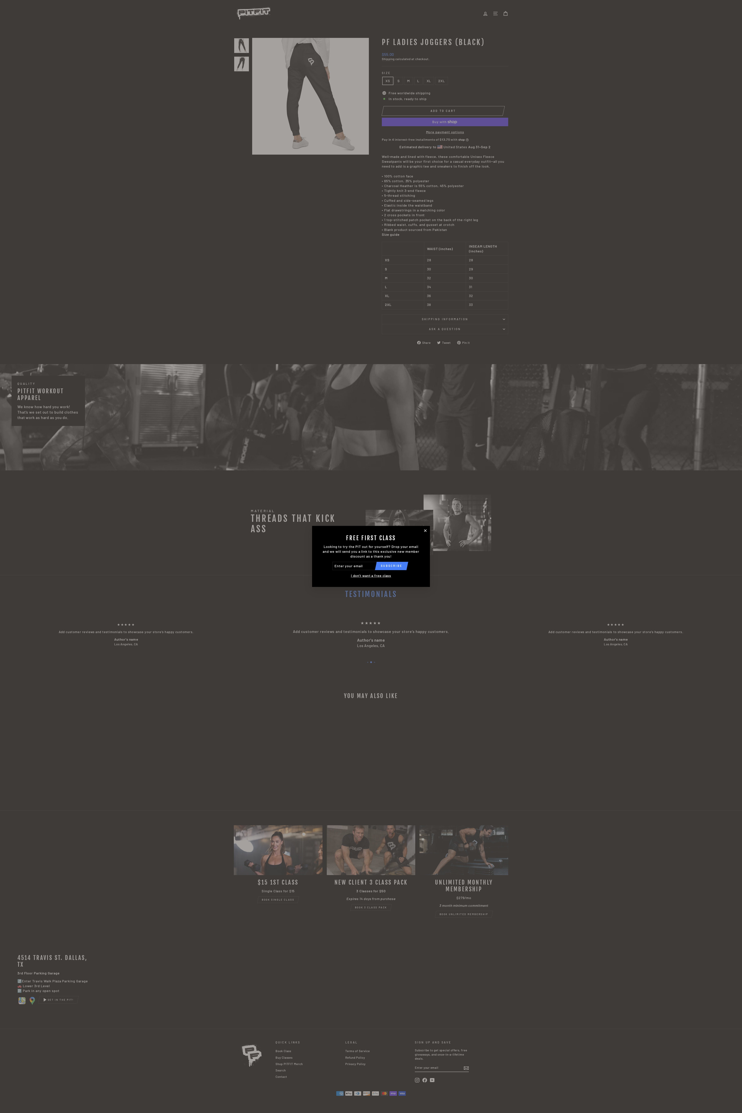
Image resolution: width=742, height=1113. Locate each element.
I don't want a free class (371, 575)
